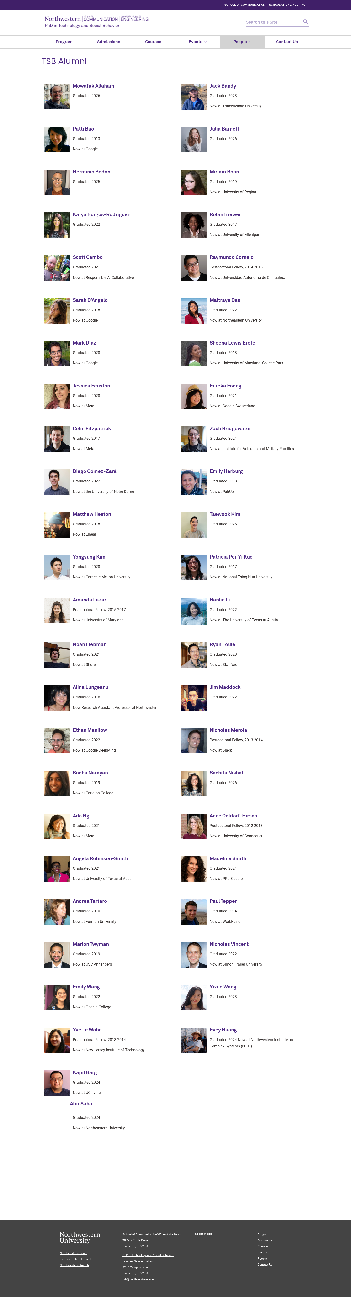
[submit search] (305, 22)
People (262, 1258)
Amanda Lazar (89, 600)
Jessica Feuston (91, 386)
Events (262, 1252)
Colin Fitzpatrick (92, 428)
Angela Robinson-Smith (100, 858)
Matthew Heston (92, 514)
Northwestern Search (74, 1265)
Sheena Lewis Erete (232, 343)
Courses (263, 1246)
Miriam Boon (224, 172)
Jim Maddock (225, 687)
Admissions (265, 1240)
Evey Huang (223, 1030)
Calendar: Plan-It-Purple (76, 1259)
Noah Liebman (89, 644)
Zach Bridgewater (230, 428)
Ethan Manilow (90, 730)
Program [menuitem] (64, 42)
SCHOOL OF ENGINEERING (287, 5)
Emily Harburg (226, 471)
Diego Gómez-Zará (95, 471)
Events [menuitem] (195, 42)
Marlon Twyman (91, 944)
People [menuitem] (240, 42)
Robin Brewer (225, 214)
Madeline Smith (228, 858)
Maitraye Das (225, 300)
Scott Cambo (88, 257)
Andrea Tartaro (90, 901)
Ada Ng (81, 816)
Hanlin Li (220, 600)
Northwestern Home (73, 1253)
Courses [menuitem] (153, 42)
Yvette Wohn (87, 1030)
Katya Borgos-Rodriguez (101, 214)
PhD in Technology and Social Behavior (148, 1255)
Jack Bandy (223, 86)
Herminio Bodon (91, 172)
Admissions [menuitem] (108, 42)
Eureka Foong (225, 386)
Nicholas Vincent (229, 944)
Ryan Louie (222, 644)
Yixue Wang (223, 987)
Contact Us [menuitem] (287, 42)
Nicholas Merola (228, 730)
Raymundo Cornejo (232, 257)
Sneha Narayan (90, 773)
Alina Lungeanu (90, 687)
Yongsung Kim (89, 557)
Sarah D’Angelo (90, 300)
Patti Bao (83, 129)
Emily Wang (86, 987)
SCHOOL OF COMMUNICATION (244, 5)
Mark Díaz (84, 343)
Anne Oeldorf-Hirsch (233, 816)
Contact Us (265, 1264)
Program (263, 1234)
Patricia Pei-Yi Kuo (231, 557)
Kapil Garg (85, 1072)
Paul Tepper (223, 901)
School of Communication (139, 1234)
